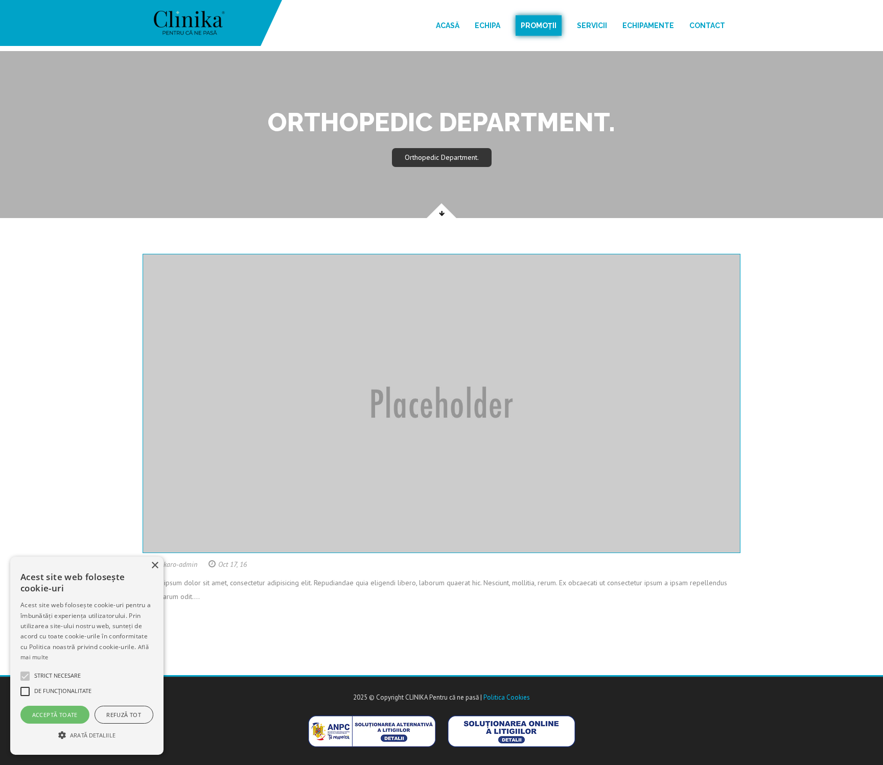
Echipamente (648, 25)
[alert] (87, 656)
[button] (25, 676)
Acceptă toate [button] (55, 715)
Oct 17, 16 (232, 564)
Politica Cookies (506, 697)
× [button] (154, 565)
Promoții (538, 25)
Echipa (487, 25)
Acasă (447, 25)
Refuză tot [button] (123, 715)
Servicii (592, 25)
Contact (707, 25)
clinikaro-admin (174, 564)
